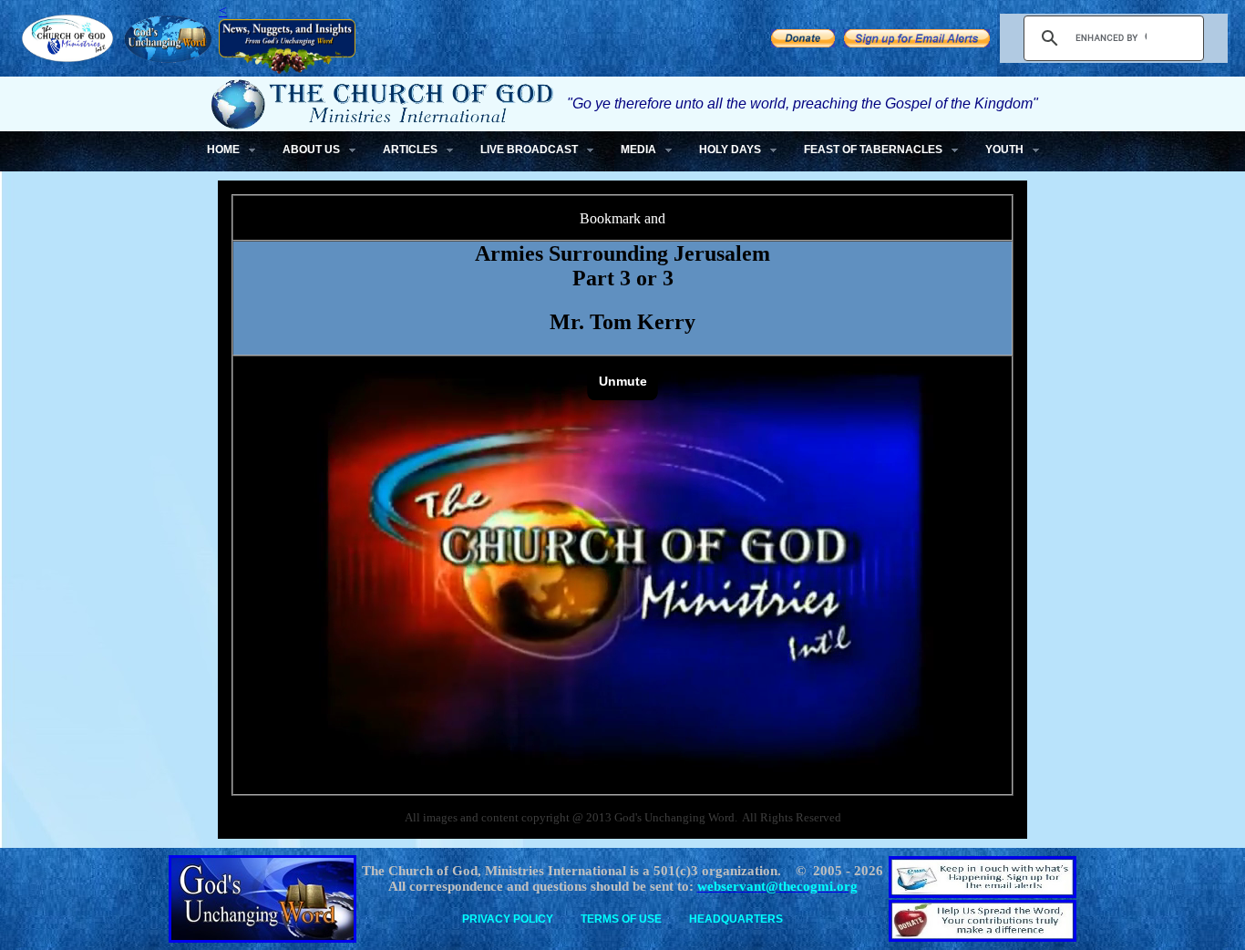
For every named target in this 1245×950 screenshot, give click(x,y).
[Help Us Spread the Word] (803, 42)
